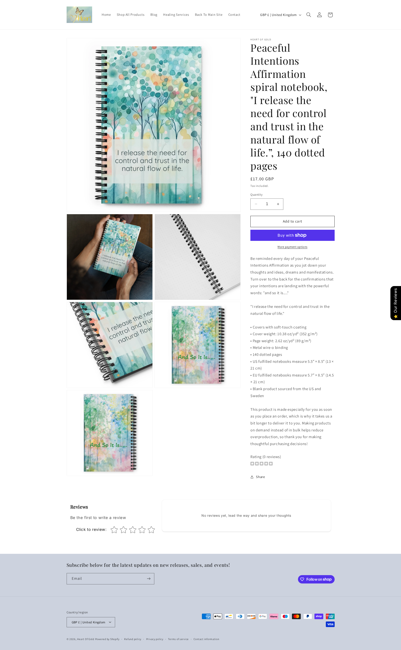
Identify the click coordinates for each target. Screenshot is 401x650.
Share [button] (260, 477)
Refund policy (132, 639)
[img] (261, 464)
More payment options (292, 247)
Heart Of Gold (85, 639)
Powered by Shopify (107, 639)
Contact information (206, 639)
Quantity (256, 194)
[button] (308, 15)
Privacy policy (154, 639)
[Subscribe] (148, 578)
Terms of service (178, 639)
